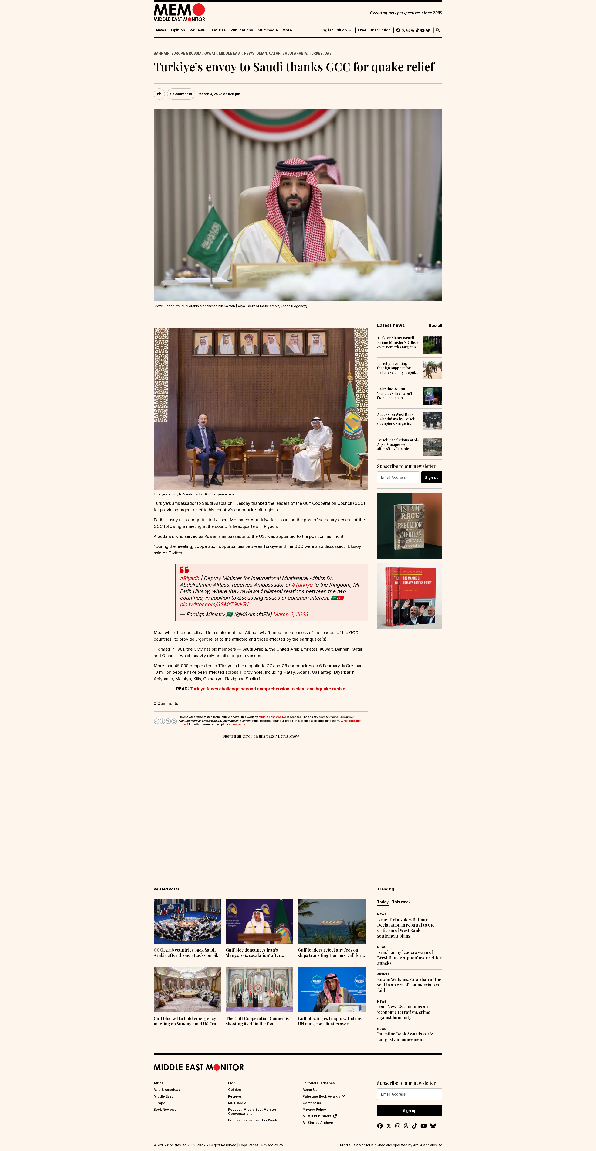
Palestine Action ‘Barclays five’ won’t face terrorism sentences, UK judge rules (395, 393)
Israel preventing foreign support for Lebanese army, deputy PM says (397, 368)
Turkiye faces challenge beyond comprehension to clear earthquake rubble (267, 688)
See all (435, 325)
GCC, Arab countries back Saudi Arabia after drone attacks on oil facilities (185, 953)
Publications (241, 30)
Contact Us (312, 1103)
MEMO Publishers (317, 1116)
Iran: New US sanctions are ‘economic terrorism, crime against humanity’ (403, 1012)
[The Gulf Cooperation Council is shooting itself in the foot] (259, 989)
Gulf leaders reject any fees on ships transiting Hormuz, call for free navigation (330, 953)
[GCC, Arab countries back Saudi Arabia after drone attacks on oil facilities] (187, 921)
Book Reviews (165, 1109)
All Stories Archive (318, 1122)
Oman (261, 53)
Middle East (230, 53)
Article (383, 974)
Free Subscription (374, 30)
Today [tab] (383, 902)
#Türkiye (301, 585)
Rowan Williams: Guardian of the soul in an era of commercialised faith (409, 985)
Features (218, 30)
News (161, 30)
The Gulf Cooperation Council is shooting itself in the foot (257, 1021)
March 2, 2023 (290, 614)
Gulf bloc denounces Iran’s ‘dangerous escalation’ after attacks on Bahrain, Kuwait (253, 953)
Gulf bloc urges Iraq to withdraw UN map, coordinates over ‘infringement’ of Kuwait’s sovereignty (330, 1021)
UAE (328, 53)
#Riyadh (189, 578)
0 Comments (181, 94)
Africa (159, 1083)
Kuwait (210, 53)
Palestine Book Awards (321, 1096)
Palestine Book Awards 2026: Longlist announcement (405, 1036)
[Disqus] (261, 803)
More (287, 30)
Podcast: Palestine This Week (252, 1120)
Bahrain (161, 53)
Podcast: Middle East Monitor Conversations (252, 1111)
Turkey (316, 53)
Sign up (432, 477)
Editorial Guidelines (319, 1083)
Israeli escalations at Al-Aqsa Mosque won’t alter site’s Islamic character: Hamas (398, 444)
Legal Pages (248, 1145)
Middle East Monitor (272, 717)
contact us (238, 724)
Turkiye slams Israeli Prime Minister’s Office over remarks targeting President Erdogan (397, 342)
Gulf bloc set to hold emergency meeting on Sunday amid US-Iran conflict (186, 1021)
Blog (231, 1083)
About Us (310, 1090)
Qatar (275, 53)
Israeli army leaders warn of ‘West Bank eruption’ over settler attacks (409, 958)
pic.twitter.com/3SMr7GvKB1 (214, 604)
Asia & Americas (167, 1090)
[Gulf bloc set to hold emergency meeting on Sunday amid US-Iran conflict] (187, 989)
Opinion (178, 30)
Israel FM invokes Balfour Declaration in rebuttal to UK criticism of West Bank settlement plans (405, 928)
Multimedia (268, 30)
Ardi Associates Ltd (427, 1145)
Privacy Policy (314, 1109)
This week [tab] (401, 902)
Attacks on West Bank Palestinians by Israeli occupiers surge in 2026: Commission (396, 419)
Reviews (197, 30)
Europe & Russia (186, 53)
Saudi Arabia (294, 53)
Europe (159, 1103)
